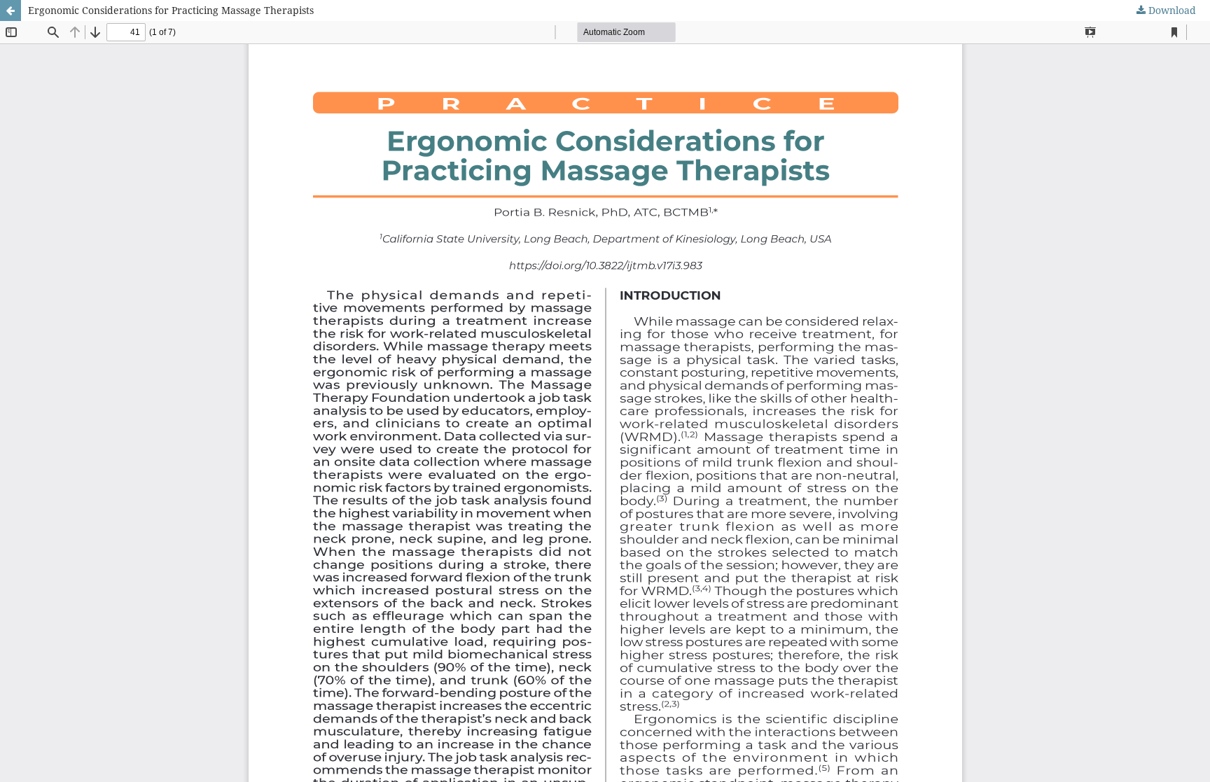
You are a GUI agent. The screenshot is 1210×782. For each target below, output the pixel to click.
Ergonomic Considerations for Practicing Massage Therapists (171, 10)
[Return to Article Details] (10, 10)
